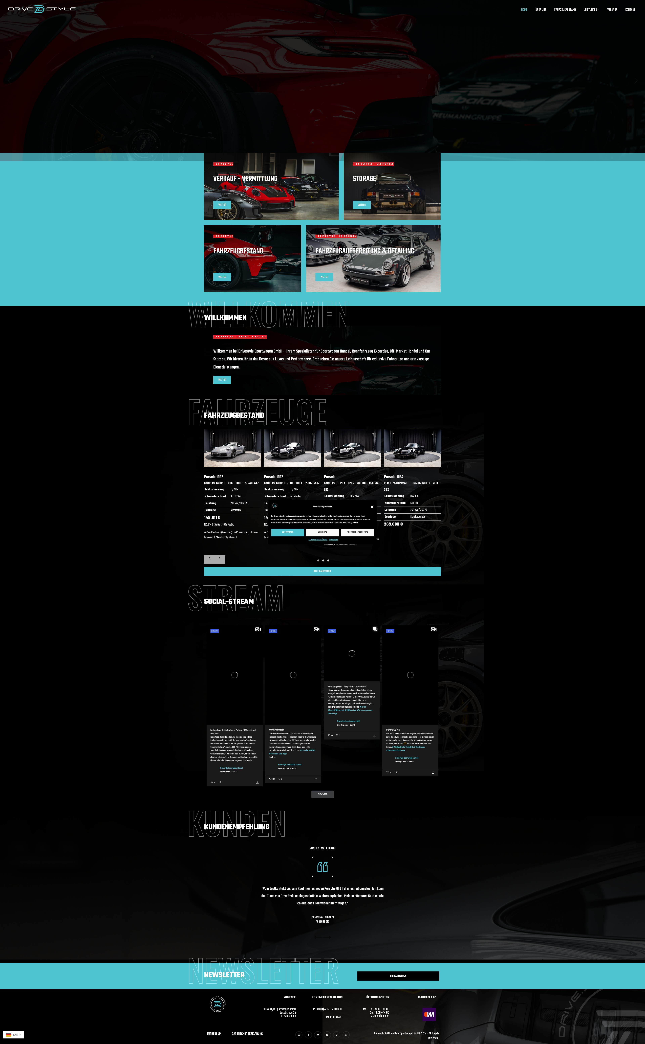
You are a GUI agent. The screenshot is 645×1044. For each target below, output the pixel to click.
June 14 (411, 762)
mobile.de (323, 910)
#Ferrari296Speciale (336, 710)
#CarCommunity (392, 750)
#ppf (285, 754)
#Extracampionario (364, 710)
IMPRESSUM (333, 539)
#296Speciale (350, 710)
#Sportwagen (419, 747)
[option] (233, 491)
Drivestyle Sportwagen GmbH (231, 768)
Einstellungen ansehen (357, 532)
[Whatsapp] (346, 1034)
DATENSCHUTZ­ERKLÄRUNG (318, 539)
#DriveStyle (409, 747)
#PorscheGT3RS (275, 754)
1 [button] (317, 560)
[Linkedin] (327, 1034)
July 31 (293, 768)
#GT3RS (312, 750)
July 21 (352, 725)
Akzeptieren (287, 532)
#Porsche (304, 750)
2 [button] (323, 560)
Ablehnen (322, 532)
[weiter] (219, 559)
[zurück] (209, 559)
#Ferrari (362, 707)
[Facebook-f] (308, 1034)
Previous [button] (318, 937)
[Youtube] (317, 1034)
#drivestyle (332, 713)
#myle (402, 750)
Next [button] (327, 937)
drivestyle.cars (225, 772)
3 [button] (328, 560)
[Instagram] (299, 1034)
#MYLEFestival (398, 747)
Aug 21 (235, 772)
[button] (372, 507)
